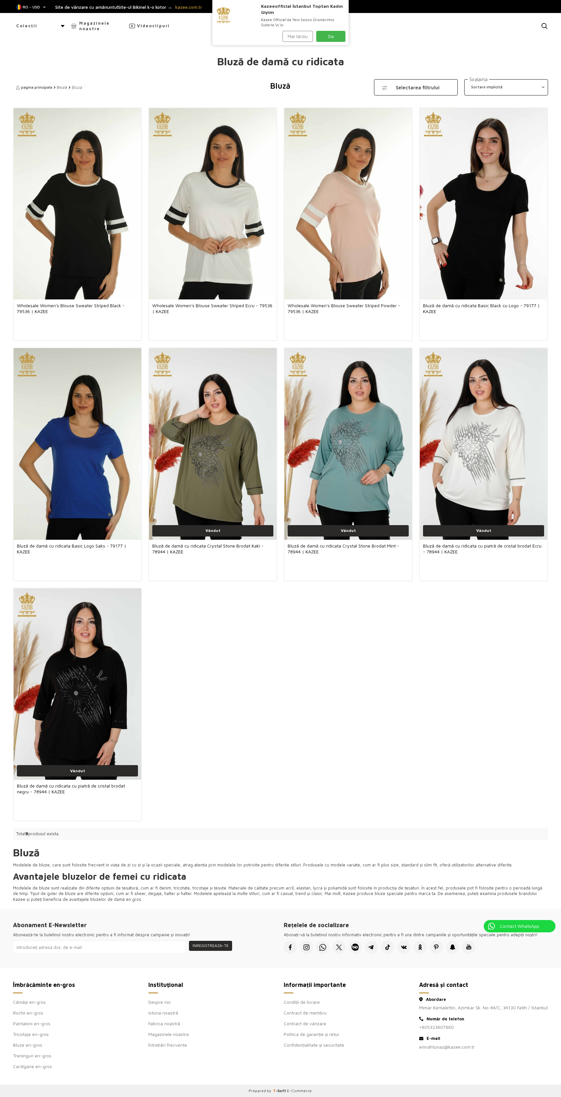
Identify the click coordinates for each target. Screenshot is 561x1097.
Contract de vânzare (305, 1023)
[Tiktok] (387, 947)
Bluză (62, 87)
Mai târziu (298, 36)
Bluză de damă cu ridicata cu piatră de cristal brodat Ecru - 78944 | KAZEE (482, 548)
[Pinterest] (436, 947)
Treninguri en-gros (32, 1055)
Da (331, 36)
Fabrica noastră (164, 1023)
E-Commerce (299, 1090)
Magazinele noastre (94, 25)
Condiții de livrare (302, 1002)
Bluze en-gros (27, 1045)
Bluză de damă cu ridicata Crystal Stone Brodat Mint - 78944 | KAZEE (343, 548)
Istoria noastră (163, 1012)
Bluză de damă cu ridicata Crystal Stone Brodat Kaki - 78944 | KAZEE (208, 548)
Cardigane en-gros (32, 1066)
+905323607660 (436, 1027)
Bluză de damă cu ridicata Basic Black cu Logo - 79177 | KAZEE (481, 308)
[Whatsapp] (322, 947)
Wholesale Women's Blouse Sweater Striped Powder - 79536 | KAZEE (344, 308)
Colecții (26, 25)
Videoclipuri (153, 25)
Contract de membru (305, 1012)
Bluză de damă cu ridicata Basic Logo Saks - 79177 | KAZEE (71, 548)
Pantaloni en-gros (31, 1023)
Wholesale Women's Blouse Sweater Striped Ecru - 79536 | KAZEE (212, 308)
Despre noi (159, 1002)
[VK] (403, 947)
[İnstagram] (306, 947)
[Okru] (420, 947)
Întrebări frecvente (167, 1045)
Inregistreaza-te (211, 945)
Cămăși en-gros (29, 1002)
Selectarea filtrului (418, 87)
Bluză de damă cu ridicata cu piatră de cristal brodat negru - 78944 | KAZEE (71, 788)
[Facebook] (290, 947)
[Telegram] (371, 947)
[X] (338, 947)
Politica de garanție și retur (311, 1034)
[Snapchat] (452, 947)
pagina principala (36, 87)
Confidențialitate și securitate (314, 1045)
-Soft (280, 1090)
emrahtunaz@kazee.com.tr (447, 1047)
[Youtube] (468, 947)
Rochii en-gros (28, 1012)
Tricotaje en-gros (31, 1034)
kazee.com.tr (188, 7)
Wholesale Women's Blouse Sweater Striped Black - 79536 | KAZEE (71, 308)
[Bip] (355, 947)
